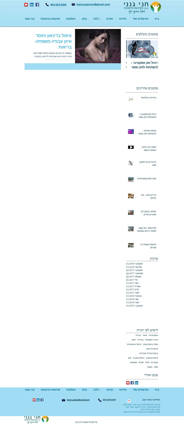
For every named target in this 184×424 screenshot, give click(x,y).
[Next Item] (131, 49)
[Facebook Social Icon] (37, 4)
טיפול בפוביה (138, 357)
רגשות (149, 366)
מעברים (154, 362)
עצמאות (133, 362)
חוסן (134, 339)
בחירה (138, 335)
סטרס (141, 362)
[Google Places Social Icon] (129, 400)
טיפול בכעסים (152, 357)
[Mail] (73, 4)
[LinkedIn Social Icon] (31, 4)
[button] (123, 18)
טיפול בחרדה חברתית (148, 353)
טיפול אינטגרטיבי (133, 344)
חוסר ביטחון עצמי (150, 344)
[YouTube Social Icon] (26, 4)
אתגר (145, 335)
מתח (147, 362)
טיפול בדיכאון (152, 348)
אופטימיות (153, 335)
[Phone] (47, 4)
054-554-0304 (58, 4)
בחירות (140, 339)
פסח (156, 366)
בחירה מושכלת (151, 339)
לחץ (129, 357)
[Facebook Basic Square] (132, 382)
